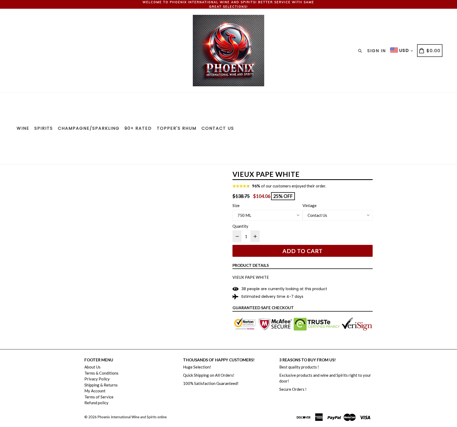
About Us (92, 367)
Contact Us (218, 128)
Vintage (310, 205)
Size (236, 205)
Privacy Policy (97, 378)
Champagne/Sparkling (89, 128)
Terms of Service (98, 396)
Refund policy (96, 402)
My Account (95, 390)
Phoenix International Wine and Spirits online (132, 417)
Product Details (250, 265)
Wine (23, 128)
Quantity (240, 226)
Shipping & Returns (101, 385)
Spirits (43, 128)
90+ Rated (138, 128)
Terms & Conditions (101, 373)
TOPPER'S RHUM (176, 128)
